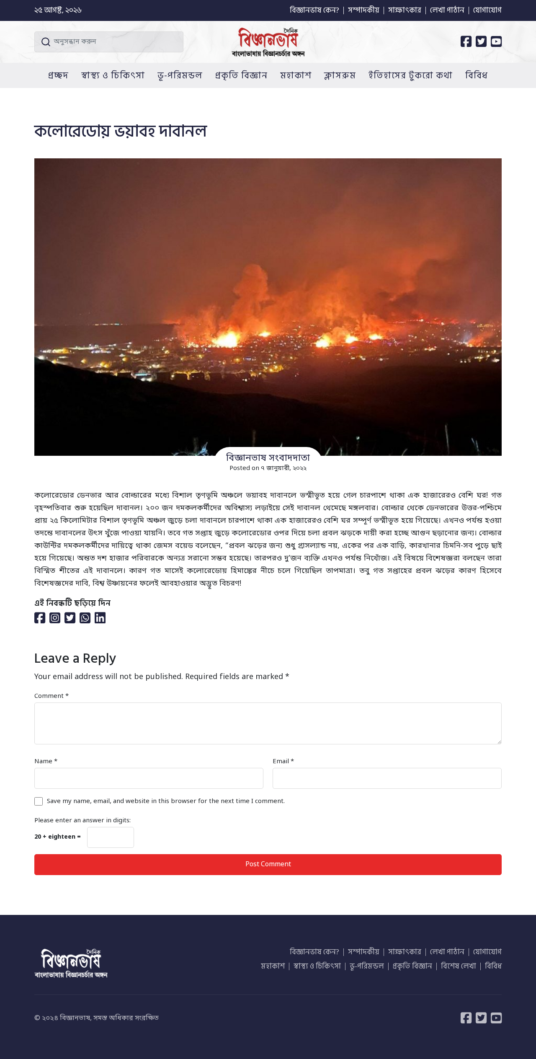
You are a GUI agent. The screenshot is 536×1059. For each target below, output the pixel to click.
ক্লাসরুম (340, 75)
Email (283, 761)
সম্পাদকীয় (363, 10)
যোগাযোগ (487, 10)
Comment (51, 696)
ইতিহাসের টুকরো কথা (410, 75)
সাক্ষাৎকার (404, 10)
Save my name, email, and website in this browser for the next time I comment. (166, 801)
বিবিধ (476, 75)
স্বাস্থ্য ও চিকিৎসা (113, 75)
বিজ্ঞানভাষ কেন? (314, 10)
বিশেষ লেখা (458, 966)
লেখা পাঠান (447, 10)
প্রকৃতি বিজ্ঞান (241, 75)
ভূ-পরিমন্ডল (180, 75)
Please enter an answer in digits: (82, 820)
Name (45, 761)
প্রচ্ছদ (58, 75)
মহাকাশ (296, 75)
